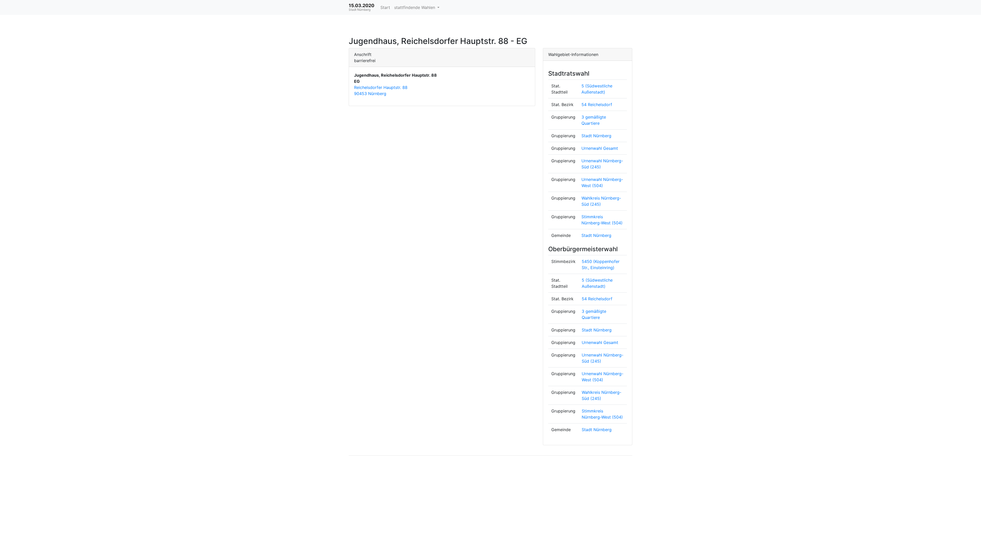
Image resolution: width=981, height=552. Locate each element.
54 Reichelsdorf (596, 104)
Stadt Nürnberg (596, 135)
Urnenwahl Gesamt (599, 148)
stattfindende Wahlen (415, 7)
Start (385, 7)
